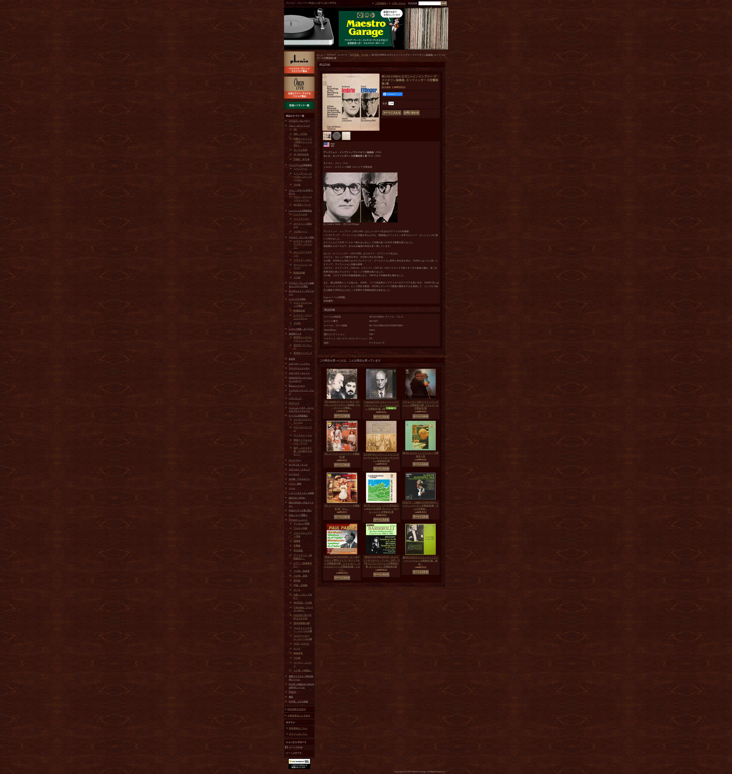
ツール (292, 488)
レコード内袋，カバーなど (301, 329)
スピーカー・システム (299, 364)
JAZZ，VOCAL (301, 643)
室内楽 (297, 580)
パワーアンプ (295, 398)
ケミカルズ (294, 474)
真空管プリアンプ (303, 353)
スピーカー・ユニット (299, 373)
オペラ (297, 590)
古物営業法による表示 (298, 715)
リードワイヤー (302, 219)
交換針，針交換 (302, 159)
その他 (297, 184)
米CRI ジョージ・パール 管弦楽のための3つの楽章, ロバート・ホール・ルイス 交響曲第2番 (381, 508)
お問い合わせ (399, 3)
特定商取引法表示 (296, 709)
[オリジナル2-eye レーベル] (336, 136)
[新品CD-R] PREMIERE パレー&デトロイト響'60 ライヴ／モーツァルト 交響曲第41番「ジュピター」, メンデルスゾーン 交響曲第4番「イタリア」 (342, 563)
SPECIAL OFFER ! (297, 498)
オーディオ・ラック (298, 465)
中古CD (292, 692)
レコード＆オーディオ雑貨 (301, 493)
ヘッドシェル (300, 214)
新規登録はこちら (298, 728)
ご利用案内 (380, 3)
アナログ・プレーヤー (299, 121)
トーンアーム (300, 168)
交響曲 (297, 545)
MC (295, 129)
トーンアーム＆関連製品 (300, 165)
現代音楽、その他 (303, 602)
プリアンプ (294, 403)
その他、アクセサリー (299, 479)
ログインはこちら (298, 734)
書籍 (291, 697)
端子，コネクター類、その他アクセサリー (303, 451)
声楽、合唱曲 (300, 585)
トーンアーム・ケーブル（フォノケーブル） (303, 176)
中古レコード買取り (298, 515)
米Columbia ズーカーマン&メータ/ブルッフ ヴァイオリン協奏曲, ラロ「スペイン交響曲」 (342, 404)
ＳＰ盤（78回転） (303, 670)
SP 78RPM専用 (301, 154)
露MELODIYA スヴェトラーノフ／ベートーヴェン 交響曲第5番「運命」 (420, 560)
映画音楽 (298, 653)
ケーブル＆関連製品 (298, 416)
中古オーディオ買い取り (300, 510)
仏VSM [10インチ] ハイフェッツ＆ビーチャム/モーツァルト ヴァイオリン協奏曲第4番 (381, 457)
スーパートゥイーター (299, 368)
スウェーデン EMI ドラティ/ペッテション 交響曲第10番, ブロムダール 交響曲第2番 (421, 405)
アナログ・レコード (298, 520)
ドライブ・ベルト (303, 260)
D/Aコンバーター (297, 386)
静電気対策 (299, 310)
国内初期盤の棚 (302, 623)
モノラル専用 (300, 150)
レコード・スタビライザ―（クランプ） (303, 244)
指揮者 (297, 541)
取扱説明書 (299, 272)
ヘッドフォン (295, 460)
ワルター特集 (300, 528)
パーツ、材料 (295, 484)
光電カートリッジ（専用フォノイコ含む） (303, 142)
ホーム (319, 55)
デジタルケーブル (303, 435)
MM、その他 (300, 134)
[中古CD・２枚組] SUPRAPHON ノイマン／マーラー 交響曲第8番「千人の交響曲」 (421, 505)
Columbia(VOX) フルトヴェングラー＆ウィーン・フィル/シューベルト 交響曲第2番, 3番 (381, 405)
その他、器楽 (300, 575)
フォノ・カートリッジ (299, 125)
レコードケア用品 (297, 299)
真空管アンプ (295, 334)
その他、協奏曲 (302, 571)
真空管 (292, 359)
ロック (297, 648)
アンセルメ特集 (302, 523)
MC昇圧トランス (302, 205)
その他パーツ (300, 231)
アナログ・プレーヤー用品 (301, 237)
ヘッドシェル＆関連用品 (300, 210)
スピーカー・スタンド (299, 469)
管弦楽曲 (298, 550)
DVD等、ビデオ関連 (298, 701)
